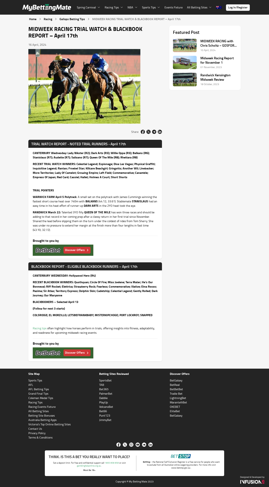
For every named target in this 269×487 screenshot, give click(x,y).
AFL (30, 385)
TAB (101, 385)
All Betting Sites (38, 411)
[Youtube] (138, 445)
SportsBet (105, 380)
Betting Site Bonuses (41, 415)
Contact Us (35, 429)
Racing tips (39, 328)
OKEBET (175, 407)
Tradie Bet (176, 394)
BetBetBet (176, 389)
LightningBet (178, 398)
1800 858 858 (112, 462)
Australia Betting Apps (42, 420)
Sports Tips (35, 380)
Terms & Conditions (40, 437)
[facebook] (143, 132)
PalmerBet (105, 394)
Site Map (34, 374)
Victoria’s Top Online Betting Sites (49, 424)
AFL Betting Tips (38, 389)
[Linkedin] (150, 445)
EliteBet (175, 411)
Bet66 (103, 411)
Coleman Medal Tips (40, 398)
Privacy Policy (37, 433)
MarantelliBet (178, 402)
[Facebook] (118, 445)
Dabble (103, 398)
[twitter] (148, 132)
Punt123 (104, 415)
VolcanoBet (106, 407)
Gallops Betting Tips (72, 19)
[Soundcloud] (144, 445)
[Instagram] (131, 445)
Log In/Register (238, 7)
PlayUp (103, 402)
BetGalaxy (176, 380)
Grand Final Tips (38, 394)
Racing (48, 19)
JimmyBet (105, 420)
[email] (154, 132)
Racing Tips (35, 402)
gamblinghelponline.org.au (89, 465)
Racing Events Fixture (42, 407)
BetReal (175, 385)
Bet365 (104, 389)
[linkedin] (160, 132)
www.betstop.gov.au (181, 467)
